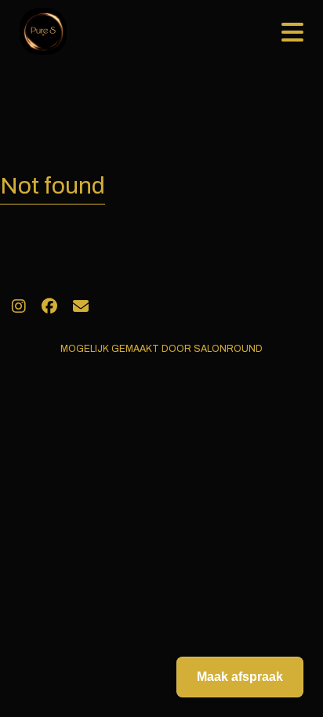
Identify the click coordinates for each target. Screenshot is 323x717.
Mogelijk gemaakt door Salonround (161, 348)
